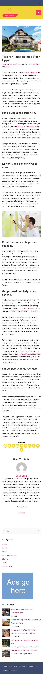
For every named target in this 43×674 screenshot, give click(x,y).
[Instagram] (30, 446)
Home (4, 551)
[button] (40, 3)
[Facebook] (5, 446)
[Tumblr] (34, 446)
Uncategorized (7, 566)
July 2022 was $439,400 (29, 72)
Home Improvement (24, 64)
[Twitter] (9, 446)
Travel (4, 563)
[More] (21, 450)
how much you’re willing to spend (27, 126)
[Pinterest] (21, 446)
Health (4, 548)
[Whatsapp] (25, 446)
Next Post (21, 513)
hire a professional (27, 308)
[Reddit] (13, 446)
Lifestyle (5, 559)
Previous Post (21, 507)
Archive (4, 544)
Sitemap (5, 670)
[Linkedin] (17, 446)
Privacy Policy (13, 670)
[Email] (38, 446)
